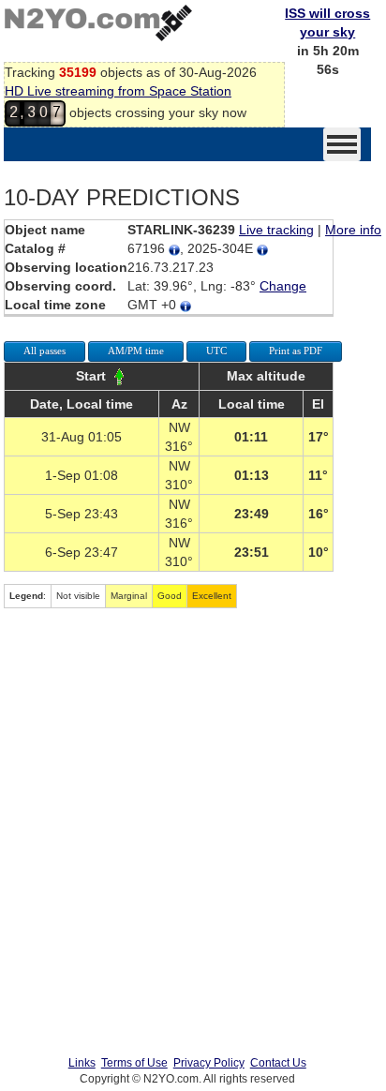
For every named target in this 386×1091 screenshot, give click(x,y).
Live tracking (276, 229)
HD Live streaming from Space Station (118, 90)
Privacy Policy (209, 1062)
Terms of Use (134, 1062)
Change (283, 285)
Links (82, 1062)
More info (353, 229)
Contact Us (278, 1062)
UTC (216, 350)
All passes (44, 350)
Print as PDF (295, 350)
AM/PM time (136, 350)
